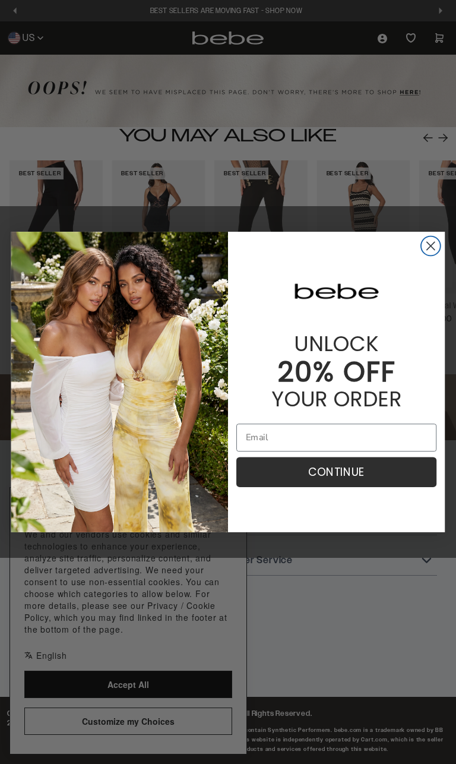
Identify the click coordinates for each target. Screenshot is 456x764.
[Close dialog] (431, 246)
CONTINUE (336, 472)
